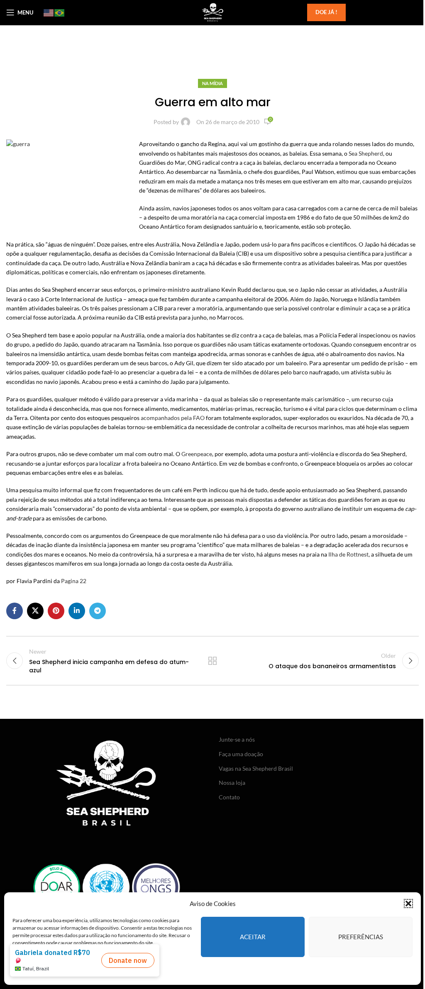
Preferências (360, 936)
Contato (229, 797)
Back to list (212, 660)
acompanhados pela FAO (173, 417)
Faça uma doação (241, 753)
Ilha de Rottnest (348, 554)
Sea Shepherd (366, 153)
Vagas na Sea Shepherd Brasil (256, 768)
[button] (408, 903)
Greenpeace (196, 453)
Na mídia (212, 83)
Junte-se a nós (237, 739)
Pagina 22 (73, 580)
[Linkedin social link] (76, 611)
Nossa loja (232, 782)
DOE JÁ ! (326, 12)
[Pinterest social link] (56, 611)
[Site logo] (212, 11)
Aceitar (253, 936)
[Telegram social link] (97, 611)
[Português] (59, 12)
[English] (49, 12)
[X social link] (35, 611)
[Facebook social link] (14, 611)
